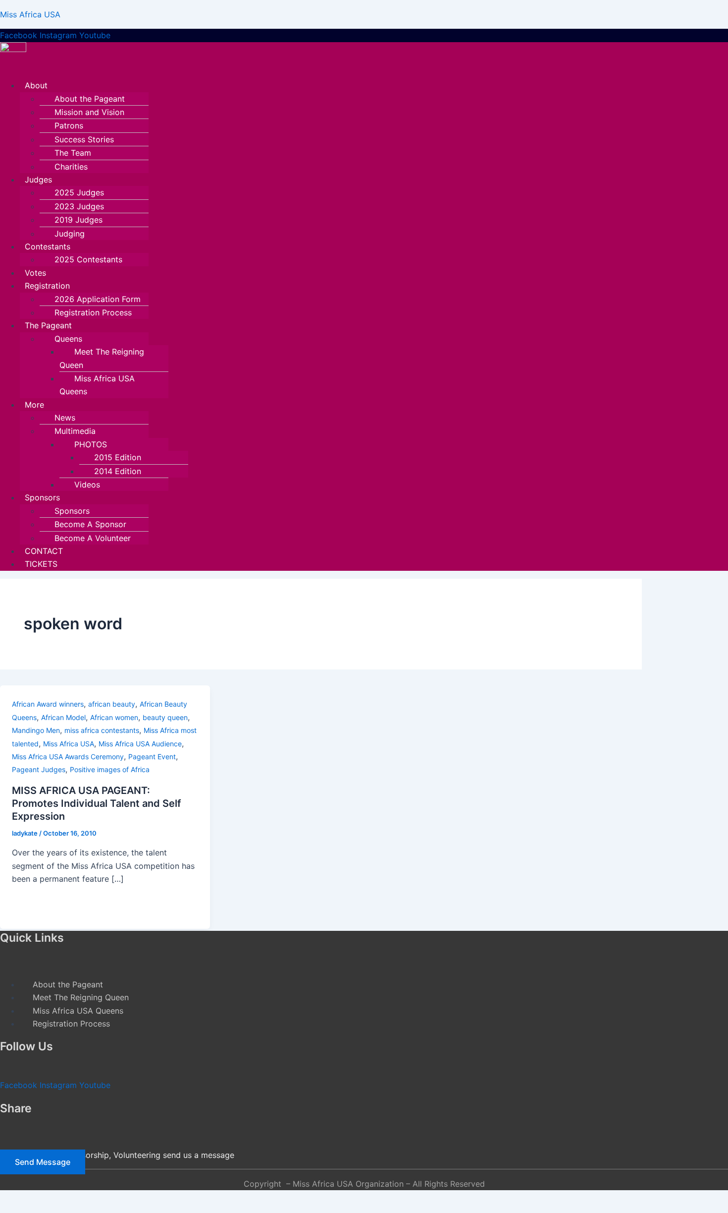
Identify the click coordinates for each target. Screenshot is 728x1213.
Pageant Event (152, 756)
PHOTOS (90, 444)
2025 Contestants (88, 259)
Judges (38, 179)
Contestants (47, 246)
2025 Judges (79, 192)
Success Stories (84, 139)
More (34, 405)
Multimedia (75, 431)
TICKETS (41, 564)
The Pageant (48, 325)
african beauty (111, 704)
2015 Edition (117, 457)
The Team (72, 153)
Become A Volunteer (92, 538)
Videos (87, 484)
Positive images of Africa (110, 769)
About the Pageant (89, 99)
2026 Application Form (97, 299)
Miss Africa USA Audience (140, 743)
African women (114, 717)
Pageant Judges (38, 769)
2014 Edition (117, 471)
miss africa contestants (101, 730)
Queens (68, 339)
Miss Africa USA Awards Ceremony (68, 756)
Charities (71, 167)
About (36, 85)
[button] (305, 85)
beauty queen (165, 717)
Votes (35, 273)
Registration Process (93, 312)
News (64, 418)
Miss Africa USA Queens (97, 384)
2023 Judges (79, 206)
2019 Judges (78, 220)
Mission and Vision (89, 112)
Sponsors (42, 497)
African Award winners (48, 704)
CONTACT (44, 551)
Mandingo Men (36, 730)
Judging (69, 234)
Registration (47, 286)
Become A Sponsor (90, 524)
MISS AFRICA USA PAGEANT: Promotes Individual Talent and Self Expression (96, 803)
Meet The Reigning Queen (101, 358)
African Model (63, 717)
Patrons (68, 125)
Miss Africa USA (30, 14)
